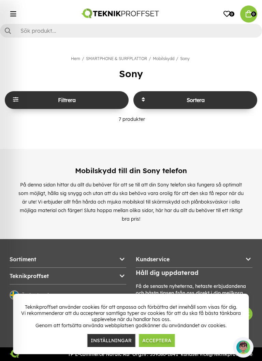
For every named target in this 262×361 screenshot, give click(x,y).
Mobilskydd (163, 58)
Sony (185, 58)
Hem (75, 58)
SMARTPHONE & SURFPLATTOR (116, 58)
